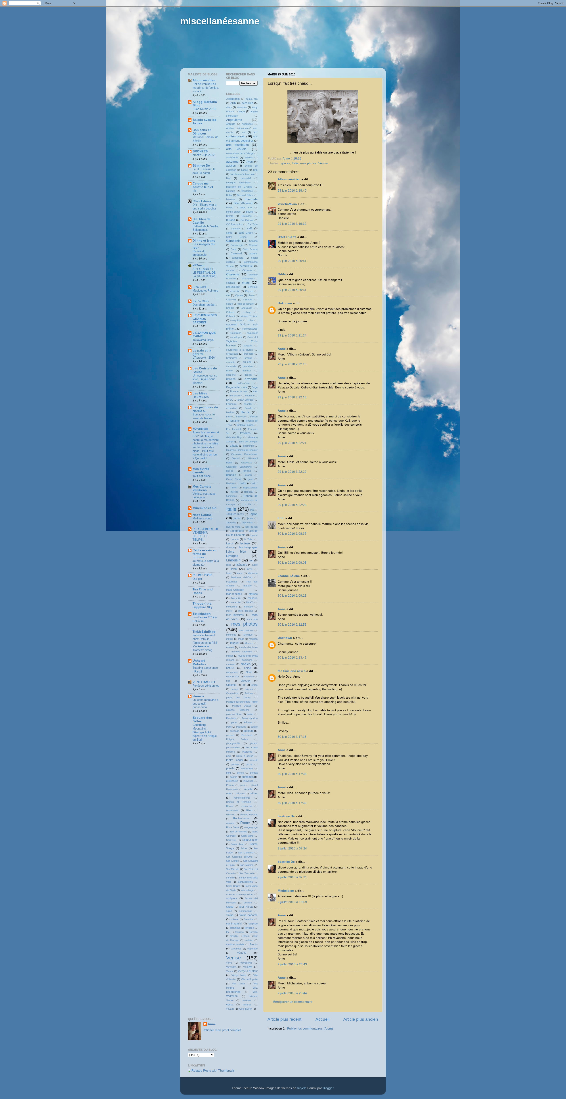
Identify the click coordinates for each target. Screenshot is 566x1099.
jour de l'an (251, 526)
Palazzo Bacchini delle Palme (242, 701)
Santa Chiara (233, 886)
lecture (245, 543)
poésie (230, 768)
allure (229, 107)
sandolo (230, 877)
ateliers (249, 157)
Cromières (231, 358)
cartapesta (237, 257)
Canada (253, 241)
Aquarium (243, 128)
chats (246, 282)
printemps (248, 776)
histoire (234, 491)
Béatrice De (201, 165)
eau (255, 391)
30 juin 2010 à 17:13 (292, 736)
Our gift (197, 578)
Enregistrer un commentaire (292, 1001)
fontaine (235, 420)
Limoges (232, 555)
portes (240, 772)
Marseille (236, 598)
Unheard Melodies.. (200, 662)
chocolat (234, 291)
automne (232, 161)
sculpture (231, 898)
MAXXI (249, 602)
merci (229, 610)
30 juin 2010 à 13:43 (292, 657)
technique (235, 927)
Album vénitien (289, 179)
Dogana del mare (236, 387)
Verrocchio (246, 962)
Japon (253, 514)
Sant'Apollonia (245, 881)
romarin (230, 823)
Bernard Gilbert (245, 195)
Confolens (235, 333)
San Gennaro (245, 852)
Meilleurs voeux (203, 518)
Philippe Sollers (237, 739)
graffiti (248, 475)
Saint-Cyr (231, 840)
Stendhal (248, 919)
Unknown (285, 303)
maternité (236, 602)
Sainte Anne (237, 844)
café (249, 228)
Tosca (245, 936)
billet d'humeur (243, 203)
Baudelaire (247, 191)
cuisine (247, 362)
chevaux (253, 287)
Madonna (253, 573)
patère (254, 726)
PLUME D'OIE (202, 575)
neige (247, 668)
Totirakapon (202, 613)
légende (230, 547)
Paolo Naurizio (250, 718)
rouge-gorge (251, 827)
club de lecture (245, 303)
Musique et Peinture (205, 290)
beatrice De (286, 816)
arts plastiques (237, 144)
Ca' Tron (253, 224)
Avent (250, 161)
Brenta (229, 216)
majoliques (231, 581)
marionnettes (234, 594)
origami (249, 689)
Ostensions (232, 693)
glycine (247, 470)
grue (250, 479)
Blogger (328, 1088)
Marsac (253, 594)
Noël (249, 672)
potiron (233, 777)
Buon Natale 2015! (204, 109)
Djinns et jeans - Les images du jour (205, 244)
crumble (230, 362)
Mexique (247, 634)
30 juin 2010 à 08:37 (292, 533)
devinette (251, 378)
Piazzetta (247, 751)
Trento (254, 944)
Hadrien (230, 483)
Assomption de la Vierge (239, 153)
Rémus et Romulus (239, 802)
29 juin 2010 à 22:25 (292, 505)
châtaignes (247, 278)
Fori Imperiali (233, 429)
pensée (230, 735)
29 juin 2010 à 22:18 (292, 397)
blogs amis (246, 207)
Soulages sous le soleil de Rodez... (204, 416)
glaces (285, 163)
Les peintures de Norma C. (205, 409)
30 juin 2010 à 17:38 (292, 774)
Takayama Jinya (203, 340)
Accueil (322, 1019)
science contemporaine (239, 894)
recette (248, 789)
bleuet (229, 207)
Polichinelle (247, 768)
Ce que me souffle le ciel (203, 185)
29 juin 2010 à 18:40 (292, 190)
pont (228, 772)
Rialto (249, 810)
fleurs (245, 412)
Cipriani (239, 295)
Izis (252, 510)
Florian (254, 416)
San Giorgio (232, 860)
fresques (245, 433)
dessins (230, 378)
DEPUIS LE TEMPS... (200, 538)
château (230, 282)
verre (229, 962)
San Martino (246, 865)
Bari (228, 178)
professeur (232, 781)
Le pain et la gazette (202, 352)
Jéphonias (247, 522)
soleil (228, 911)
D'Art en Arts (287, 237)
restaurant (246, 806)
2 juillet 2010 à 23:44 (292, 993)
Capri (233, 249)
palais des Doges (238, 697)
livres (249, 569)
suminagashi (234, 923)
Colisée (230, 312)
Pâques (248, 722)
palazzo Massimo (237, 710)
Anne (282, 348)
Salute (244, 848)
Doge (255, 387)
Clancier (247, 299)
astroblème (232, 157)
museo (229, 655)
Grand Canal (233, 479)
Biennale (251, 199)
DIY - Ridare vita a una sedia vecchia (204, 206)
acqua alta (252, 99)
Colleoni (230, 316)
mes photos (308, 163)
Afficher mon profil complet (222, 1030)
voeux (229, 1004)
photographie (233, 743)
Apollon (230, 128)
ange (242, 111)
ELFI (281, 518)
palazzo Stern (234, 714)
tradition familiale (235, 944)
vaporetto (252, 948)
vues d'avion (245, 1008)
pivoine (235, 764)
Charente (232, 274)
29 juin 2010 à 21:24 (292, 335)
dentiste (247, 370)
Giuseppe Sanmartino (239, 466)
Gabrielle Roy (234, 437)
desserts (231, 374)
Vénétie (241, 952)
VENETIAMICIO (204, 682)
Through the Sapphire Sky (202, 605)
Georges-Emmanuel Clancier (242, 450)
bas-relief (246, 178)
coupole (248, 345)
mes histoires (235, 615)
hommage (231, 496)
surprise (253, 923)
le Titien (248, 539)
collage (247, 312)
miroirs (229, 639)
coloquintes (236, 320)
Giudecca (246, 462)
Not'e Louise (202, 515)
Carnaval (236, 253)
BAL (255, 170)
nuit (228, 680)
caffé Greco (246, 232)
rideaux (230, 814)
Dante (229, 370)
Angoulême (234, 119)
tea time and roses (292, 671)
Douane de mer (239, 391)
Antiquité (230, 124)
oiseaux (245, 680)
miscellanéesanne (219, 21)
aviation (231, 165)
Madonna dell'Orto (241, 577)
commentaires (250, 328)
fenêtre (230, 412)
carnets (253, 253)
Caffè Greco (236, 237)
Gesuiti (235, 458)
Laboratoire (237, 530)
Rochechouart (241, 818)
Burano (230, 220)
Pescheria (246, 735)
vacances (236, 948)
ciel (228, 295)
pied (228, 756)
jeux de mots (233, 526)
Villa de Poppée (249, 979)
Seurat (229, 906)
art (243, 132)
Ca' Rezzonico (234, 224)
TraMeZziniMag (204, 631)
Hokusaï (248, 491)
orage (254, 685)
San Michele (232, 869)
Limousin (233, 560)
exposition (231, 408)
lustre (240, 573)
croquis (248, 358)
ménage (248, 606)
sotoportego (245, 911)
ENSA (229, 399)
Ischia (248, 504)
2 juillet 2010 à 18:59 (292, 902)
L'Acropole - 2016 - (204, 357)
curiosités (231, 366)
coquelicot (252, 333)
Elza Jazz (199, 287)
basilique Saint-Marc (238, 182)
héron (234, 487)
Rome (245, 823)
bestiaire (230, 199)
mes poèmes (246, 630)
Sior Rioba (246, 906)
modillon (253, 639)
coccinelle (246, 308)
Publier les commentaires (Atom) (310, 1028)
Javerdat (231, 522)
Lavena (235, 539)
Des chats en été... (205, 304)
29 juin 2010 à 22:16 (292, 364)
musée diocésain (248, 647)
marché (247, 585)
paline (250, 714)
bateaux (230, 191)
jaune (250, 518)
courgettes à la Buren (239, 349)
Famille (248, 408)
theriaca (239, 932)
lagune (254, 535)
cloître (229, 303)
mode (241, 639)
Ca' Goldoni (247, 220)
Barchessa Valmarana (242, 174)
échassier (235, 395)
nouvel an (248, 676)
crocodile (248, 353)
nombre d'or (232, 676)
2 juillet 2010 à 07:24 (292, 848)
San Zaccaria (246, 873)
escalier (248, 404)
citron (251, 295)
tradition (249, 940)
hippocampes (250, 487)
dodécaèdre (243, 383)
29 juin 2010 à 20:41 (292, 261)
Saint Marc (247, 835)
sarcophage (247, 890)
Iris (195, 190)
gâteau (234, 445)
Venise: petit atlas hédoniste (204, 495)
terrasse (249, 927)
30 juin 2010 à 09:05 (292, 562)
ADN (233, 103)
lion (251, 560)
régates (241, 793)
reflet (228, 793)
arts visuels (236, 149)
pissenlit (253, 760)
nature (230, 668)
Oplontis (231, 684)
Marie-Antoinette (235, 589)
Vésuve (247, 966)
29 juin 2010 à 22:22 (292, 471)
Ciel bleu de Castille (201, 220)
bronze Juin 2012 (203, 155)
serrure (248, 902)
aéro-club (247, 103)
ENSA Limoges (245, 399)
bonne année (233, 211)
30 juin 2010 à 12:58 (292, 624)
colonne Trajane (249, 316)
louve (229, 573)
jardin (237, 518)
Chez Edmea (202, 201)
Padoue (249, 693)
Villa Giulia (238, 983)
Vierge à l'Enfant (248, 971)
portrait (254, 772)
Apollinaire (247, 124)
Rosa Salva (232, 827)
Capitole (253, 245)
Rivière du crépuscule (200, 253)
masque (253, 598)
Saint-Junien (250, 840)
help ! (255, 483)
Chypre (249, 291)
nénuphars (232, 672)
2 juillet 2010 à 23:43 (292, 964)
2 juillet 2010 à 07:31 (292, 877)
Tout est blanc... (203, 476)
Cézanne (247, 270)
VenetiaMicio (287, 204)
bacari (244, 170)
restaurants (232, 810)
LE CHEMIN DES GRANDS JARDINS (205, 319)
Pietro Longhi (234, 760)
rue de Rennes (238, 831)
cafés (229, 232)
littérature (241, 564)
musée (230, 647)
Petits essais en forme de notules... (204, 554)
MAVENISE (200, 428)
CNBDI (230, 308)
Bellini (229, 195)
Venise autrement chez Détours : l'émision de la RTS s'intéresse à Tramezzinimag (205, 643)
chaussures (233, 286)
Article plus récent (284, 1019)
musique (230, 664)
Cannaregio (237, 245)
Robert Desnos (249, 814)
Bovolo (249, 211)
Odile (282, 274)
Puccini (230, 785)
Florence (241, 416)
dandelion (248, 366)
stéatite (234, 919)
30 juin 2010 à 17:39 (292, 803)
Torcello (253, 932)
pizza (249, 764)
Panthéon (231, 718)
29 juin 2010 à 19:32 (292, 223)
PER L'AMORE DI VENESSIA (205, 530)
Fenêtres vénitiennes (206, 685)
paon (234, 722)
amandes (242, 107)
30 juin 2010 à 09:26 (292, 595)
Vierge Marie (238, 975)
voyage (230, 1008)
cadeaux (235, 228)
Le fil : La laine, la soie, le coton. (204, 171)
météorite (231, 634)
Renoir (229, 806)
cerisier (230, 270)
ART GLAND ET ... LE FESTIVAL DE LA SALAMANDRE (205, 272)
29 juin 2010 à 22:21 (292, 443)
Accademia (233, 98)
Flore (229, 416)
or (244, 684)
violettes (247, 1000)
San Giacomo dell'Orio (239, 856)
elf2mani (199, 265)
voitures (247, 1004)
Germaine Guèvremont (244, 454)
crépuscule (232, 353)
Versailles (231, 967)
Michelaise (286, 890)
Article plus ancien (360, 1019)
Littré (255, 564)
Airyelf (301, 1088)
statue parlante (248, 915)
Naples (245, 664)
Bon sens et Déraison (202, 131)
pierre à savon (244, 756)
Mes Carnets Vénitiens (202, 488)
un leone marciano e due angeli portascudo (205, 703)
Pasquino (241, 726)
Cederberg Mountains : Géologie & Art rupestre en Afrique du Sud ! (205, 732)
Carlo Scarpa (250, 249)
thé (227, 932)
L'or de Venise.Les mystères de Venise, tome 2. (206, 87)
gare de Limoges (248, 441)
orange (234, 689)
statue (229, 915)
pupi (242, 785)
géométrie (248, 445)
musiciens (247, 660)
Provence (248, 781)
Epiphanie (231, 404)
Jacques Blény (235, 514)
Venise (323, 163)
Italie (295, 163)
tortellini (234, 936)
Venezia (198, 696)
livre (234, 569)
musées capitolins (241, 651)
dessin (248, 374)
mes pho (252, 619)
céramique (246, 266)
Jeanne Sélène (289, 576)
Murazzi (249, 643)
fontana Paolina (245, 425)
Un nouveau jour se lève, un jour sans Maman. (205, 379)
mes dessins (245, 610)
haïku (243, 483)
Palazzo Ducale (241, 705)
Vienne (229, 971)
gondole (231, 474)
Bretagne (247, 216)
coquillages (236, 337)
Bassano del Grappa (239, 186)
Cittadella (231, 299)
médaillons (231, 606)
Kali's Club (201, 301)
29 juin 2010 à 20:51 (292, 290)
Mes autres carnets (201, 470)
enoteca (249, 395)
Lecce (229, 543)
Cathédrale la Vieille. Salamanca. (206, 228)
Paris (229, 726)
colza (250, 320)
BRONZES (200, 151)
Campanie (233, 240)
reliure (254, 793)
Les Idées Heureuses (201, 395)
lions (228, 564)
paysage (234, 731)
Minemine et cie (204, 508)
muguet (234, 643)
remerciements (242, 797)
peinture (249, 730)
